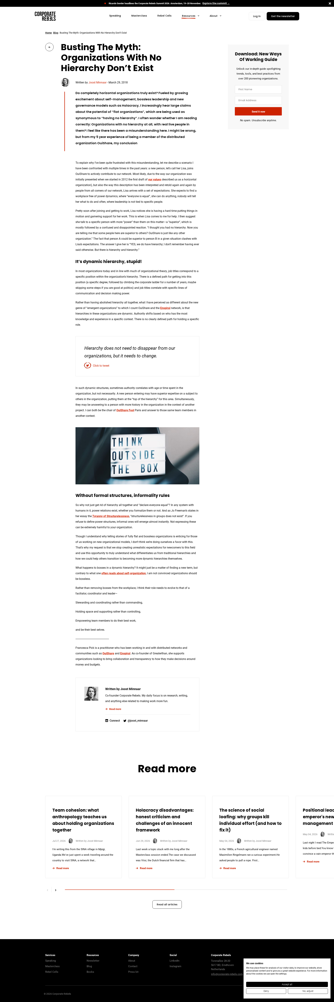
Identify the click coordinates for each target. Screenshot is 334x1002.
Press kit (133, 971)
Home (48, 32)
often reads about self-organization (123, 573)
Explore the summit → (216, 3)
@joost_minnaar (138, 720)
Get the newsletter (283, 16)
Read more (115, 709)
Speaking (50, 960)
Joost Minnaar (97, 82)
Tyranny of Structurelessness (110, 516)
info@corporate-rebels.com (227, 974)
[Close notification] (330, 3)
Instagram (175, 966)
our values (154, 179)
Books (90, 971)
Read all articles (167, 905)
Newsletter (93, 960)
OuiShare (108, 653)
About (131, 960)
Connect (115, 720)
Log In (257, 16)
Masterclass (52, 966)
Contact (132, 966)
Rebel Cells (51, 971)
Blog (55, 32)
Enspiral (165, 308)
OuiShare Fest (125, 410)
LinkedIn (174, 960)
